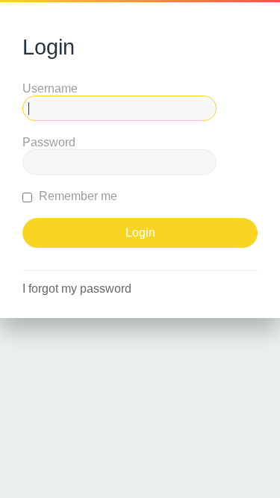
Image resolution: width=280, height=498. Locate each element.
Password (48, 142)
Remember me (76, 196)
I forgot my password (76, 288)
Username (50, 88)
